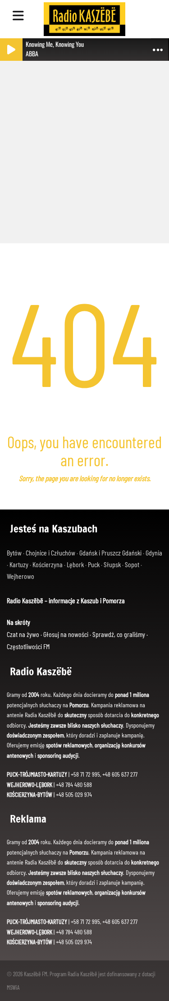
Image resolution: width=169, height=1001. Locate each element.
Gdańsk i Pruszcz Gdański (110, 552)
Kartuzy (18, 564)
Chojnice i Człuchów (50, 552)
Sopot (132, 564)
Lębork (75, 564)
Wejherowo (20, 576)
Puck (94, 564)
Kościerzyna (47, 564)
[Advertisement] (84, 147)
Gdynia (154, 552)
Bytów (14, 552)
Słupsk (112, 564)
